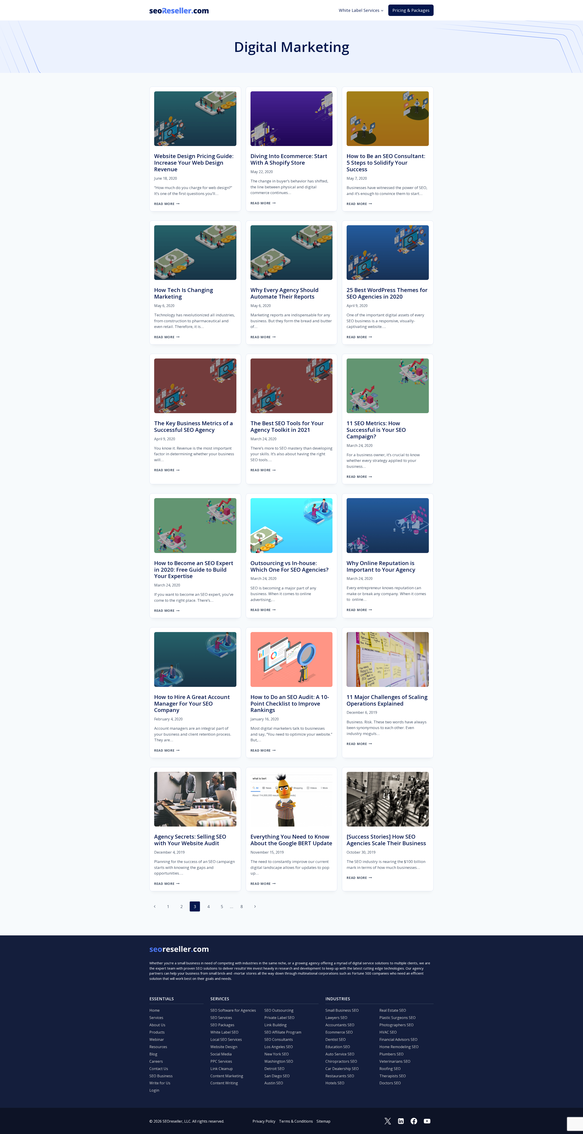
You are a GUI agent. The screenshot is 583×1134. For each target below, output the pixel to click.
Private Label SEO (279, 1017)
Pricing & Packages (411, 10)
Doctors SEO (390, 1082)
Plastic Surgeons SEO (397, 1017)
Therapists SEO (392, 1075)
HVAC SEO (388, 1032)
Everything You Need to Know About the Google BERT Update (291, 840)
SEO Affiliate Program (282, 1032)
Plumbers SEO (391, 1054)
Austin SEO (273, 1082)
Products (157, 1032)
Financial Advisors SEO (398, 1039)
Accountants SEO (339, 1024)
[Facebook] (414, 1121)
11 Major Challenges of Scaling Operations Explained (387, 700)
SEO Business (161, 1075)
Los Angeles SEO (278, 1046)
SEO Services (221, 1017)
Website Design (223, 1046)
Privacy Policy (264, 1121)
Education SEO (337, 1046)
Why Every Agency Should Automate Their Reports (285, 293)
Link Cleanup (221, 1068)
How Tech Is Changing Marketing (183, 293)
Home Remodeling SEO (399, 1046)
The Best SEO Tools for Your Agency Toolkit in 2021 (287, 426)
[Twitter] (387, 1121)
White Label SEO (224, 1032)
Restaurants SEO (339, 1075)
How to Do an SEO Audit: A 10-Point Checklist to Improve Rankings (290, 703)
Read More (166, 204)
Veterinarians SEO (394, 1061)
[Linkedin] (400, 1121)
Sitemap (323, 1121)
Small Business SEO (342, 1010)
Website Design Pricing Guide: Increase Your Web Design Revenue (193, 162)
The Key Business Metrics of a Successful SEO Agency (193, 426)
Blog (153, 1054)
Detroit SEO (274, 1068)
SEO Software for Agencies (233, 1010)
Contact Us (158, 1068)
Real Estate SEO (392, 1010)
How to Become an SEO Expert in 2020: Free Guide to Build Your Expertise (193, 569)
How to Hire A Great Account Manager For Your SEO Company (192, 703)
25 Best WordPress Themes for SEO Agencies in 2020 (387, 293)
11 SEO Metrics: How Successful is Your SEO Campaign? (376, 429)
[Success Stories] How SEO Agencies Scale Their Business (386, 840)
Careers (156, 1061)
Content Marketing (226, 1075)
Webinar (156, 1039)
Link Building (275, 1024)
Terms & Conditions (296, 1121)
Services (156, 1017)
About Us (157, 1024)
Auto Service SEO (339, 1054)
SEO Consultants (278, 1039)
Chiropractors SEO (341, 1061)
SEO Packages (222, 1024)
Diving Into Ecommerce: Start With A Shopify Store (289, 159)
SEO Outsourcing (279, 1010)
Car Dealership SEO (342, 1068)
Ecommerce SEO (339, 1032)
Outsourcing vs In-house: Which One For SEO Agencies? (289, 566)
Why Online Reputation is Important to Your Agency (381, 566)
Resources (158, 1046)
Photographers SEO (396, 1024)
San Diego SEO (277, 1075)
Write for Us (159, 1082)
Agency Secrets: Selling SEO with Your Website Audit (190, 840)
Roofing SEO (390, 1068)
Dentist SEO (335, 1039)
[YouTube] (427, 1121)
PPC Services (221, 1061)
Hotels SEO (334, 1082)
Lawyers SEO (336, 1017)
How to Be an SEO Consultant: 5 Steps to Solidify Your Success (386, 162)
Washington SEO (278, 1061)
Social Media (221, 1054)
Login (154, 1090)
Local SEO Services (226, 1039)
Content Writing (224, 1082)
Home (154, 1010)
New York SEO (276, 1054)
